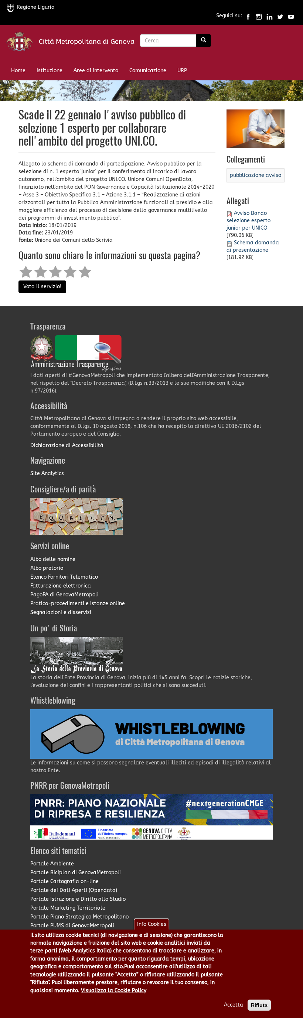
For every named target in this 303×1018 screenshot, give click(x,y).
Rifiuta (259, 1005)
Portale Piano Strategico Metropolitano (79, 917)
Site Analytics (47, 473)
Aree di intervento (96, 70)
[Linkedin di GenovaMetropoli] (269, 16)
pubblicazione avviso (255, 175)
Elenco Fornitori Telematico (64, 577)
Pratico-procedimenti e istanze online (77, 603)
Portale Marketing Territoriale (67, 908)
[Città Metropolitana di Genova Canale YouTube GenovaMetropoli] (291, 16)
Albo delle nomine (52, 559)
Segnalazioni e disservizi (60, 612)
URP (182, 70)
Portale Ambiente (52, 864)
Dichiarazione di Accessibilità (66, 445)
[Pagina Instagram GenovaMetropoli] (258, 16)
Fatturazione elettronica (60, 586)
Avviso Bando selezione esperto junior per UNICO (248, 220)
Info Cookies (151, 924)
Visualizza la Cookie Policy (113, 990)
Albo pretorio (46, 568)
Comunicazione (147, 70)
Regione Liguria (36, 7)
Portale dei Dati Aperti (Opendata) (73, 890)
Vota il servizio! (42, 286)
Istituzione (49, 70)
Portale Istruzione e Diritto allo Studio (78, 899)
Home (18, 70)
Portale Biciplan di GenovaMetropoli (75, 872)
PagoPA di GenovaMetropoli (64, 595)
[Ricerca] (203, 40)
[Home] (22, 43)
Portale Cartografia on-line (64, 881)
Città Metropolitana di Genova (87, 42)
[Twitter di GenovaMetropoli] (280, 16)
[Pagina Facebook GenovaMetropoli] (248, 16)
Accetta (233, 1005)
